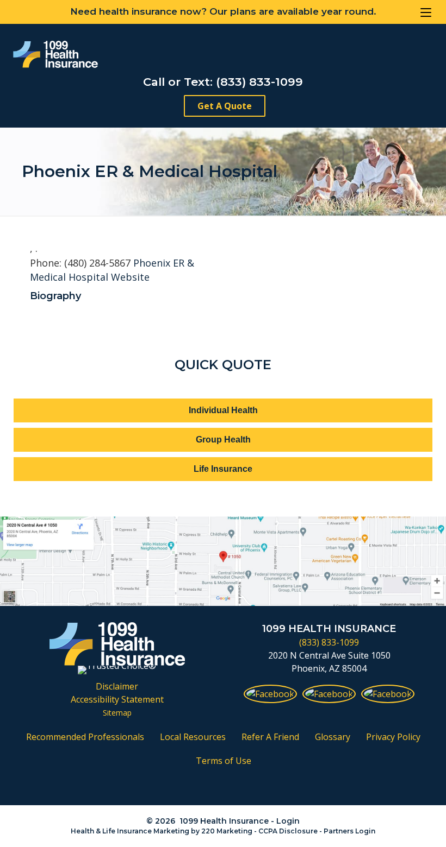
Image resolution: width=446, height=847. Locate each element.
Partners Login (349, 831)
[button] (224, 106)
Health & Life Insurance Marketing (130, 831)
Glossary (332, 737)
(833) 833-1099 (329, 642)
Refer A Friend (270, 737)
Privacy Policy (393, 737)
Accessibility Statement (117, 699)
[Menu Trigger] (425, 12)
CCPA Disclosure (288, 831)
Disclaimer (117, 686)
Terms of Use (223, 761)
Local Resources (193, 737)
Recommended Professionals (85, 737)
